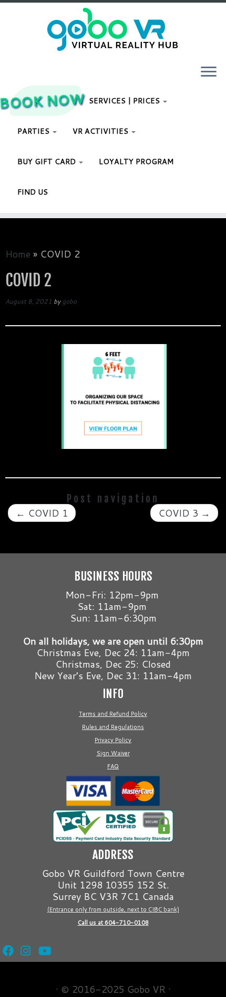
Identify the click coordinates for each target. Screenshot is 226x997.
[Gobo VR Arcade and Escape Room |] (113, 29)
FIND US (32, 192)
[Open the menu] (209, 72)
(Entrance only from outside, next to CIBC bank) (113, 909)
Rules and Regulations (113, 727)
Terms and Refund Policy (113, 714)
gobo (69, 301)
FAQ (113, 766)
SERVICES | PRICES (125, 100)
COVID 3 (184, 513)
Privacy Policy (113, 740)
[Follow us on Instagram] (24, 937)
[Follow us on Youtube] (42, 937)
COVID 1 (42, 513)
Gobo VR (146, 989)
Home (17, 254)
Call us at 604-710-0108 (113, 922)
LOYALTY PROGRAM (136, 161)
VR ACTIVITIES (101, 131)
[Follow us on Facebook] (6, 937)
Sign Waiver (113, 753)
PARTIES (34, 131)
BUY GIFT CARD (47, 161)
